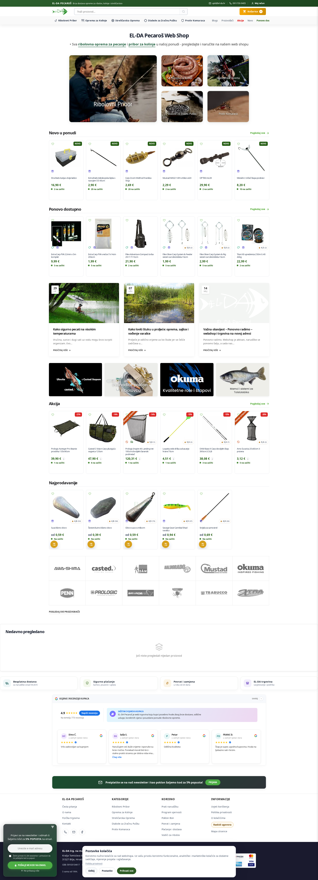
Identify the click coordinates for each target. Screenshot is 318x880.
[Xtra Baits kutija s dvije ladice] (66, 157)
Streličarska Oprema (127, 20)
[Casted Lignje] (75, 379)
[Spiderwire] (177, 593)
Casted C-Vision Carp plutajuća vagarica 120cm (101, 450)
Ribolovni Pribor (67, 20)
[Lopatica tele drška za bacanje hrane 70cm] (178, 428)
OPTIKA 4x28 (206, 177)
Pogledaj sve (257, 132)
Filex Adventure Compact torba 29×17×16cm (139, 255)
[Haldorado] (177, 568)
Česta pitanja (69, 806)
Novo (250, 20)
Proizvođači (228, 20)
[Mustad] (214, 568)
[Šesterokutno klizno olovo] (103, 507)
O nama (66, 812)
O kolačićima (218, 818)
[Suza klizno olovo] (66, 507)
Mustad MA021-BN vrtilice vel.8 (177, 177)
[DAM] (140, 568)
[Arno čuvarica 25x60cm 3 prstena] (252, 428)
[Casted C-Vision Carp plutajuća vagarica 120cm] (103, 428)
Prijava (213, 782)
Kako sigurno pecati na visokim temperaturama (74, 331)
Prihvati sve (126, 870)
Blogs (215, 20)
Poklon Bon (168, 818)
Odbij (91, 870)
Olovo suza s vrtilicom (135, 527)
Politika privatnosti (221, 812)
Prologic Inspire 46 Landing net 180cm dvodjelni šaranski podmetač (139, 451)
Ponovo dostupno (266, 20)
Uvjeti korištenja (220, 806)
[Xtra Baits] (251, 593)
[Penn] (67, 593)
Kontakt (66, 823)
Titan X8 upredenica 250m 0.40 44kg (251, 255)
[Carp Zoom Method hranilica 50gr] (140, 157)
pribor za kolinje (142, 44)
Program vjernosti (172, 812)
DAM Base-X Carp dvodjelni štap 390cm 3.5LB (214, 450)
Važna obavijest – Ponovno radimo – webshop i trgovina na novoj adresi (227, 331)
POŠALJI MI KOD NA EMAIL (32, 865)
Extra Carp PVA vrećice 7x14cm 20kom (102, 255)
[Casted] (104, 568)
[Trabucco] (214, 593)
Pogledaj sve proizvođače (64, 611)
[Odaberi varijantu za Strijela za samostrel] (202, 544)
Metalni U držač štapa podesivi (250, 177)
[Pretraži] (183, 11)
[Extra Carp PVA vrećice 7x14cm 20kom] (103, 234)
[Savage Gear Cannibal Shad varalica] (178, 507)
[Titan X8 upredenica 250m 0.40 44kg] (252, 234)
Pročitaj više (60, 350)
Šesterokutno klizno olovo (100, 527)
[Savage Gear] (140, 593)
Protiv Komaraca (195, 20)
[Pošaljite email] (74, 832)
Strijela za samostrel (208, 527)
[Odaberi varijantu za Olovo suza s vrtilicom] (128, 544)
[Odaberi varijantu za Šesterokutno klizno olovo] (91, 544)
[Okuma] (251, 568)
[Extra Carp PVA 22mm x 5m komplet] (66, 234)
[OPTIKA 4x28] (215, 157)
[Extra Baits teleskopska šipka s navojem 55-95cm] (103, 157)
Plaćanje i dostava (172, 829)
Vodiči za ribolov (171, 835)
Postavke (107, 870)
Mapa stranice (219, 831)
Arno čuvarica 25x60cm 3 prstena (248, 450)
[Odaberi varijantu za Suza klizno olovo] (54, 544)
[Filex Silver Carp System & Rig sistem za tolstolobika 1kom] (215, 234)
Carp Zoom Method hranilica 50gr (138, 179)
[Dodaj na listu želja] (52, 143)
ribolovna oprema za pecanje (102, 44)
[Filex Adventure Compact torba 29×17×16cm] (140, 234)
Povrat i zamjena (171, 823)
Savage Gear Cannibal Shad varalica (175, 529)
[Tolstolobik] (242, 379)
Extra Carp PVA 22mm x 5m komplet (63, 255)
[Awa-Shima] (67, 568)
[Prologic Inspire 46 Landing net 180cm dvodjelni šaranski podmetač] (140, 428)
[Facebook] (82, 832)
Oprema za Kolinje (96, 20)
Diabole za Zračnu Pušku (162, 20)
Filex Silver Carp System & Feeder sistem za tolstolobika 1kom (177, 255)
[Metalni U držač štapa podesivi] (252, 157)
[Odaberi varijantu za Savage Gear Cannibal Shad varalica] (165, 544)
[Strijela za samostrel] (215, 507)
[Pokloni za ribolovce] (131, 379)
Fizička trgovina (71, 818)
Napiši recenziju (89, 713)
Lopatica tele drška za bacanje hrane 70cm (176, 450)
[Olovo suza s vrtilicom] (140, 507)
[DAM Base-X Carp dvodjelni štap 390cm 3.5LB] (215, 428)
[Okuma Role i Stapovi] (187, 379)
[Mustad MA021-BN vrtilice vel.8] (178, 157)
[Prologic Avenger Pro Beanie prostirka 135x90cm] (66, 428)
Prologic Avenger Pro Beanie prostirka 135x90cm (64, 450)
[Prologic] (104, 593)
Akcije (240, 20)
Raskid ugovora (222, 824)
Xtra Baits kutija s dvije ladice (63, 177)
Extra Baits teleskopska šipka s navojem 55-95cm (101, 179)
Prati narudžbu (170, 806)
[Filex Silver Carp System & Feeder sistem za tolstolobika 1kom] (178, 234)
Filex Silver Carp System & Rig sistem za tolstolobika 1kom (213, 255)
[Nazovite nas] (65, 832)
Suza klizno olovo (59, 527)
